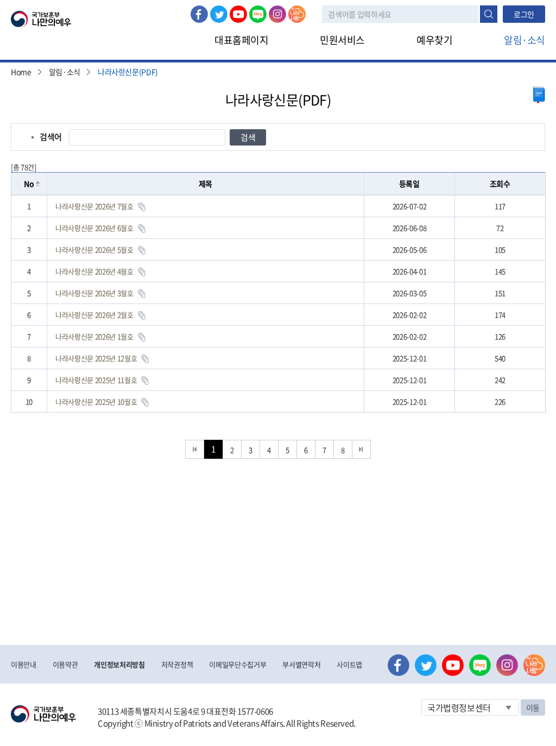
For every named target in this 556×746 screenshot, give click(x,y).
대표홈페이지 (241, 40)
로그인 (524, 14)
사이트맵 (349, 664)
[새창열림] (539, 95)
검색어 (51, 137)
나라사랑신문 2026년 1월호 (94, 336)
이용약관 (65, 664)
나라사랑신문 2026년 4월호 (94, 271)
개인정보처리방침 (119, 664)
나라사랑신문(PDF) (128, 71)
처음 (194, 449)
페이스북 (199, 14)
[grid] (278, 304)
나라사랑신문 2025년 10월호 (96, 401)
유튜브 (238, 14)
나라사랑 (297, 14)
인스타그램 (277, 14)
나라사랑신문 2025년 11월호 (96, 380)
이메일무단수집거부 (237, 664)
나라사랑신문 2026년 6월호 (94, 228)
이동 (533, 707)
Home (21, 71)
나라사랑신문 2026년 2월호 (94, 314)
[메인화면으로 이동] (41, 18)
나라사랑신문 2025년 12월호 (96, 358)
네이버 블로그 (258, 14)
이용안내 (23, 664)
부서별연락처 (301, 664)
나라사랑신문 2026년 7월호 (94, 206)
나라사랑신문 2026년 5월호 (94, 249)
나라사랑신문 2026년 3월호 (94, 293)
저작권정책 (177, 664)
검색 (488, 14)
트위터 (219, 14)
